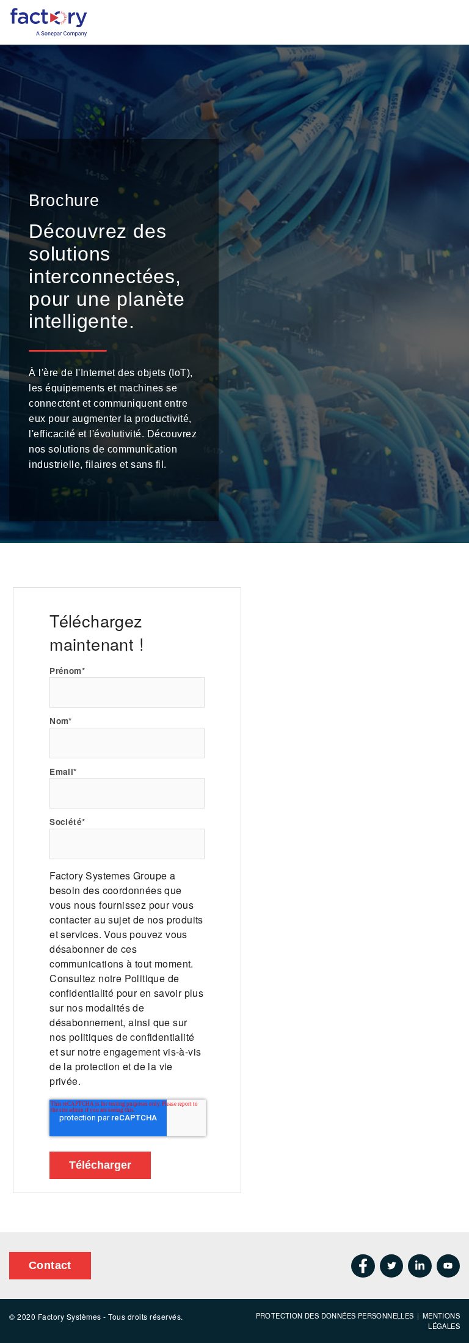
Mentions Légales (441, 1321)
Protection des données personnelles (335, 1315)
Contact (50, 1265)
